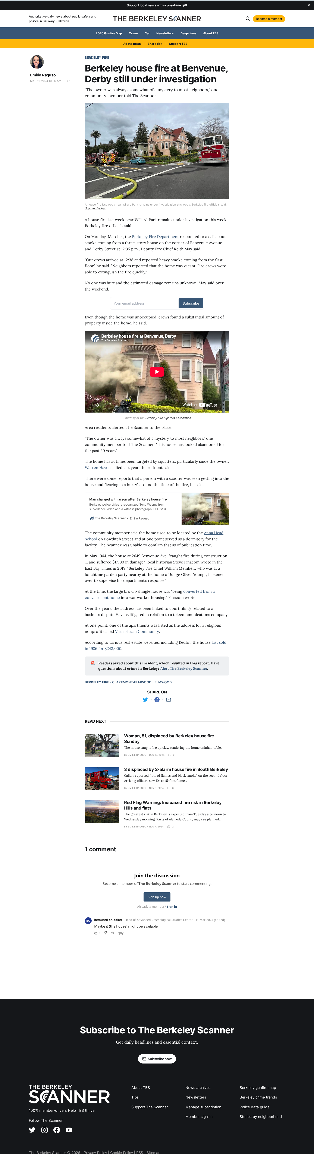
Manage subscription (203, 1107)
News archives (198, 1087)
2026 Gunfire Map (109, 33)
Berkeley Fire (97, 57)
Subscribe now (160, 1059)
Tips (135, 1097)
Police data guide (255, 1107)
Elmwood (163, 682)
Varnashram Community (137, 631)
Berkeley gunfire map (258, 1087)
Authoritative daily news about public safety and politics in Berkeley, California (62, 19)
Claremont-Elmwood (132, 682)
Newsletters (165, 33)
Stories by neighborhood (261, 1117)
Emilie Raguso (43, 75)
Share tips (155, 43)
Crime (133, 33)
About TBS (210, 33)
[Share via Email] (168, 699)
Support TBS (178, 43)
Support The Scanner (149, 1107)
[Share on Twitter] (145, 699)
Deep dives (188, 33)
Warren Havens (98, 467)
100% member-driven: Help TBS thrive (62, 1110)
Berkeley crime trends (258, 1097)
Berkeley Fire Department (155, 236)
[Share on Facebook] (157, 699)
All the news (132, 43)
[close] (308, 5)
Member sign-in (199, 1117)
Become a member (269, 18)
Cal (147, 33)
